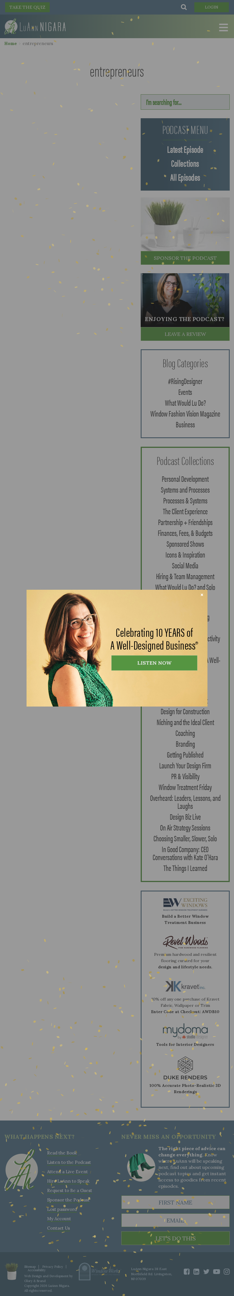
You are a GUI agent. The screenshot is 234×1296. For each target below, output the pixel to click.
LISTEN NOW (154, 663)
